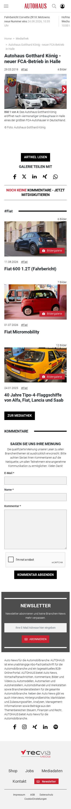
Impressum (19, 794)
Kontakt (19, 781)
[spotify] (55, 726)
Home (8, 38)
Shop (12, 770)
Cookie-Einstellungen (35, 799)
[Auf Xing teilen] (45, 176)
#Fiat (24, 69)
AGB (32, 794)
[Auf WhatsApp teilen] (55, 176)
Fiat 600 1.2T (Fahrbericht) (30, 268)
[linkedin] (45, 726)
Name (8, 489)
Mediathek (22, 38)
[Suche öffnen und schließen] (53, 6)
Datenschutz (46, 794)
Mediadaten (52, 770)
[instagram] (24, 726)
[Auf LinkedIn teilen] (34, 176)
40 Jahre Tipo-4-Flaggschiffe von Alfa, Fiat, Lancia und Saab (33, 398)
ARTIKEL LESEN (35, 157)
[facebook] (14, 726)
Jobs (29, 770)
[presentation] (6, 89)
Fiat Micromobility (21, 331)
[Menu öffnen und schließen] (7, 6)
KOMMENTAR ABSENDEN (35, 575)
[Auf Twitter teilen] (24, 176)
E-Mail (8, 473)
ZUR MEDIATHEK (19, 415)
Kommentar (11, 506)
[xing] (35, 726)
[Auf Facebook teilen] (14, 176)
